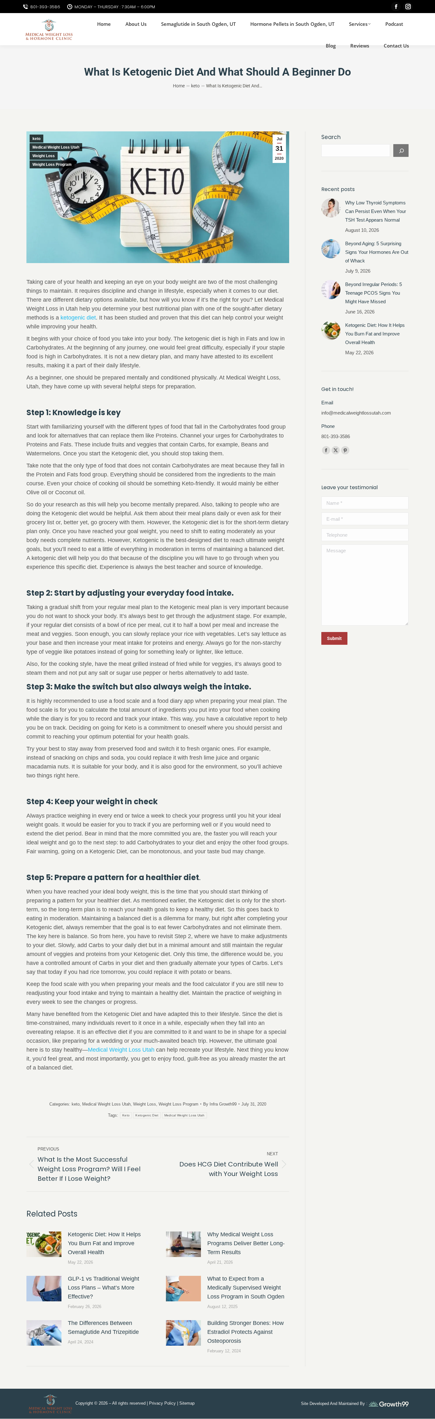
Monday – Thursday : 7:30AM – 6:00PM (115, 7)
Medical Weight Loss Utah (55, 147)
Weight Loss (43, 156)
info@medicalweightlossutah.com (356, 412)
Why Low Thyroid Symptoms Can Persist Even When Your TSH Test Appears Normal (375, 211)
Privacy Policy (162, 1403)
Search (331, 137)
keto (36, 138)
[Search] (401, 150)
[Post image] (43, 1244)
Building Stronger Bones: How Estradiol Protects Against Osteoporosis (245, 1332)
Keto (126, 1115)
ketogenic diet (78, 317)
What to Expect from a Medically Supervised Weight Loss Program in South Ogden (245, 1288)
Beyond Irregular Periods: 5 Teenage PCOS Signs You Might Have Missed (373, 293)
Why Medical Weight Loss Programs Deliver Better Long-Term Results (246, 1243)
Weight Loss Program (52, 164)
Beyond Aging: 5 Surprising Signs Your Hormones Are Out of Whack (376, 252)
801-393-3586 (45, 7)
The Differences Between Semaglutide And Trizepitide (103, 1327)
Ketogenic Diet (146, 1115)
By (220, 1104)
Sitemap (187, 1403)
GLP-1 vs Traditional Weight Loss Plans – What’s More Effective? (103, 1288)
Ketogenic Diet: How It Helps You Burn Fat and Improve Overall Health (104, 1243)
